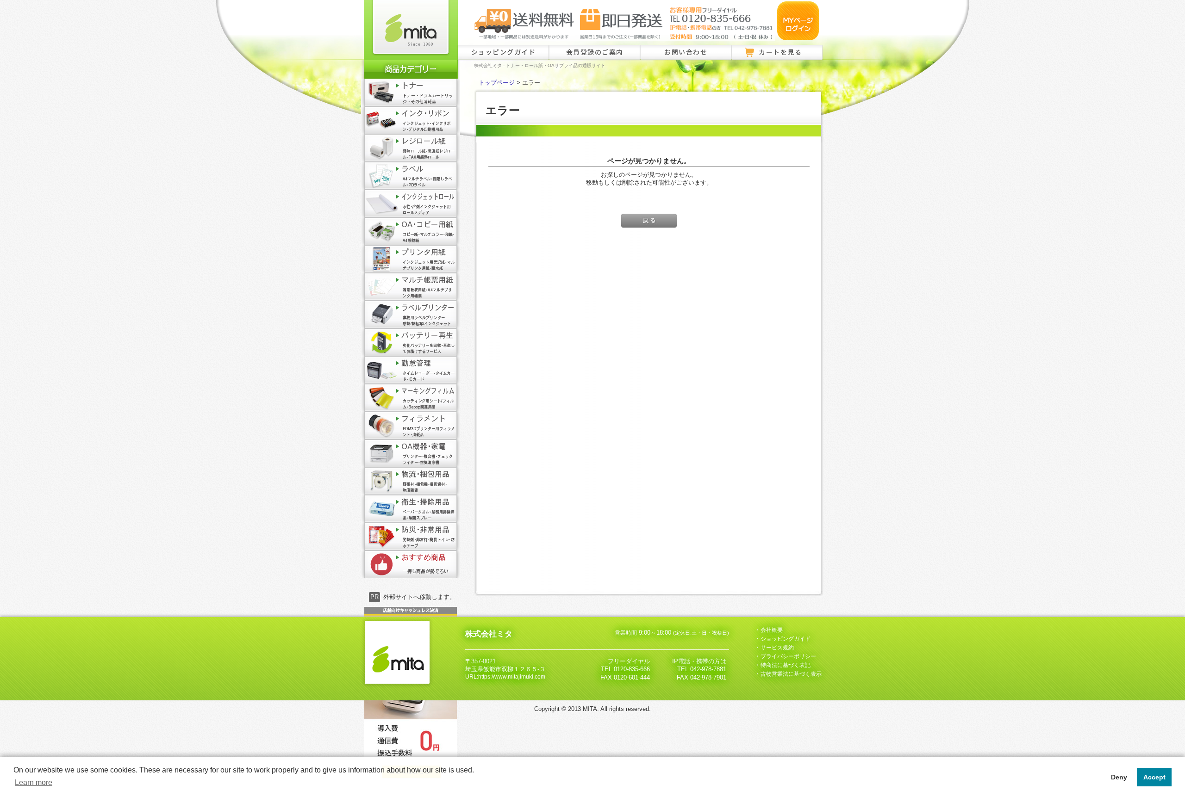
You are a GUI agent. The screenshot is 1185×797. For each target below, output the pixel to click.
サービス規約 (777, 647)
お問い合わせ (685, 51)
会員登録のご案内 (595, 51)
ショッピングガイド (503, 51)
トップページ (497, 83)
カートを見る (780, 51)
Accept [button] (1154, 777)
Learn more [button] (33, 782)
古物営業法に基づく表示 (791, 674)
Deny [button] (1119, 777)
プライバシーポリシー (788, 656)
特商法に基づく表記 (786, 665)
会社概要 (772, 630)
